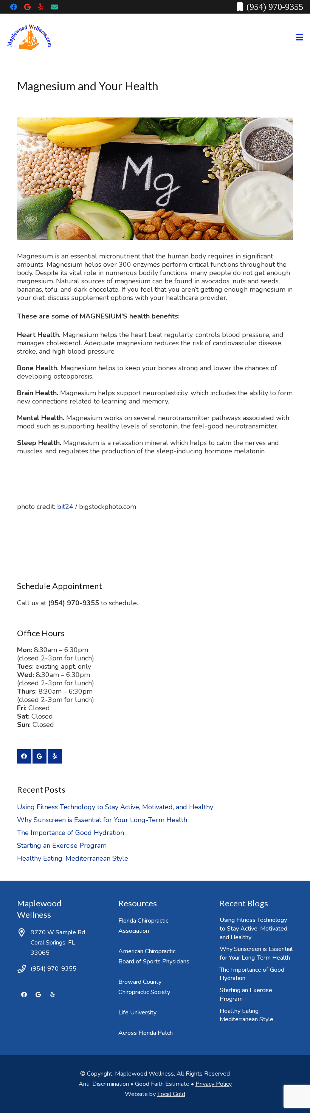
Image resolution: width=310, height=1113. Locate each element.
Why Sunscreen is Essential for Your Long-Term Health (102, 819)
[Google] (27, 7)
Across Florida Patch (145, 1033)
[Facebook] (13, 7)
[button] (299, 37)
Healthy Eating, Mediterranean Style (72, 858)
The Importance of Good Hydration (70, 832)
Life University (137, 1012)
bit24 (65, 506)
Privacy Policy (213, 1084)
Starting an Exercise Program (62, 845)
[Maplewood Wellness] (29, 37)
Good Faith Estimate (162, 1084)
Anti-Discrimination (104, 1084)
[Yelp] (41, 7)
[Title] (54, 7)
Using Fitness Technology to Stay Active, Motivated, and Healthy (115, 807)
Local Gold (171, 1094)
